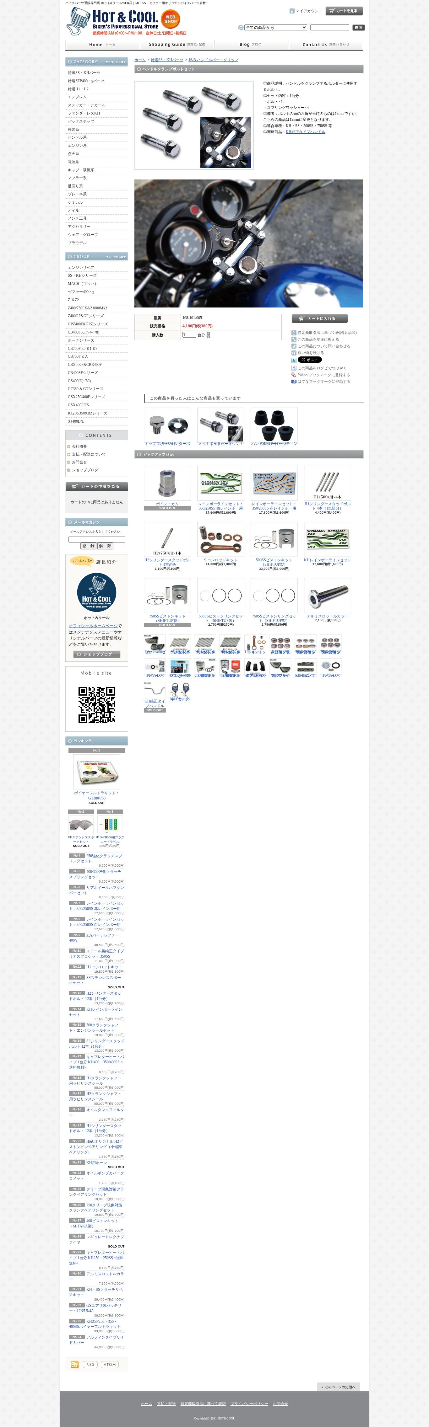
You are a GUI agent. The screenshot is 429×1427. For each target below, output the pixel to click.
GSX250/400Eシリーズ (86, 397)
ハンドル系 (77, 137)
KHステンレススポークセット (81, 839)
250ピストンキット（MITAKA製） (205, 675)
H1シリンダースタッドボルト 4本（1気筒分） (328, 506)
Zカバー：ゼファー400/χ (155, 652)
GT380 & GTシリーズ (85, 389)
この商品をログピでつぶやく (322, 368)
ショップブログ (251, 45)
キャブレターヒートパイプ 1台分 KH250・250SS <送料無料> (96, 1257)
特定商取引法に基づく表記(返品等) (327, 332)
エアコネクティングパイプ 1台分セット (255, 675)
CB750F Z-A (78, 356)
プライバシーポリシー (249, 1404)
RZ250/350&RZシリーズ (87, 413)
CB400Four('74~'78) (83, 332)
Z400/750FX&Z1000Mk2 (87, 308)
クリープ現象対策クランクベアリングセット (280, 652)
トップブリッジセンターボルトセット (167, 443)
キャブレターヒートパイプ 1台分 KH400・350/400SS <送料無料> (96, 1062)
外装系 (73, 129)
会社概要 (79, 446)
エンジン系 (77, 145)
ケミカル (75, 202)
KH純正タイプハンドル (305, 132)
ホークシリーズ (81, 340)
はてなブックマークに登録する (324, 381)
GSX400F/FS (78, 405)
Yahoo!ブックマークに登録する (324, 375)
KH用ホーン (96, 1163)
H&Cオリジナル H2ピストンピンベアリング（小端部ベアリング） (96, 1146)
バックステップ (81, 121)
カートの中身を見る (96, 486)
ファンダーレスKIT (84, 113)
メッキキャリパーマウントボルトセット (220, 443)
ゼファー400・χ (81, 292)
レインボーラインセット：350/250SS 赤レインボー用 (274, 506)
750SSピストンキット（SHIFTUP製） (167, 618)
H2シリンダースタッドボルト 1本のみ (167, 562)
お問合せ (326, 45)
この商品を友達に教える (318, 339)
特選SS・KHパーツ (84, 73)
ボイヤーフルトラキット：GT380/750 (96, 795)
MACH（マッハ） (83, 283)
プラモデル (77, 243)
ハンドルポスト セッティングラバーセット (274, 443)
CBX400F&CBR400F (85, 364)
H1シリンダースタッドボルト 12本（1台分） (205, 652)
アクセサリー (79, 226)
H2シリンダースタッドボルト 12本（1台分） (230, 652)
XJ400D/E (76, 421)
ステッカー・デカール (87, 105)
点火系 (73, 154)
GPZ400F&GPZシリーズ (88, 324)
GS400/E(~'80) (79, 381)
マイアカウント (309, 11)
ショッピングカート (344, 11)
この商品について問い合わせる (324, 346)
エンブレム (77, 97)
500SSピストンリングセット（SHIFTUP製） (221, 618)
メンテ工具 (77, 218)
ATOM (110, 1364)
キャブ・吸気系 (81, 170)
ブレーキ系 (77, 194)
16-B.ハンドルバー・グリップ (213, 60)
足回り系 (75, 186)
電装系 (73, 162)
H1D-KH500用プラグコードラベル (110, 839)
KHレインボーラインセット (327, 560)
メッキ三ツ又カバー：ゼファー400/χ (180, 675)
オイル (73, 210)
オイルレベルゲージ (154, 675)
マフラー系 (77, 178)
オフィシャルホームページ (93, 625)
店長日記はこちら (97, 654)
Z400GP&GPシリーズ (86, 316)
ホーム (102, 45)
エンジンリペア (81, 267)
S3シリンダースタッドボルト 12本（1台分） (180, 652)
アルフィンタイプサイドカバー (280, 675)
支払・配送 (166, 1404)
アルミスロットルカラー (327, 616)
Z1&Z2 (73, 300)
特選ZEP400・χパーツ (86, 81)
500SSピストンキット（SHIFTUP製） (274, 562)
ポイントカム (167, 504)
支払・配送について (177, 45)
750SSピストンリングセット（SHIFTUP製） (274, 618)
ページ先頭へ (338, 1386)
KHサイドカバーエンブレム (305, 675)
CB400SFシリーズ (83, 373)
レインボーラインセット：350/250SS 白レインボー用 (220, 506)
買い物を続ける (311, 352)
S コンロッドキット (220, 560)
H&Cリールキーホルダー (180, 699)
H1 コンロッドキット (104, 967)
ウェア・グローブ (83, 234)
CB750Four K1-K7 (82, 348)
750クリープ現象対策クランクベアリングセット (330, 652)
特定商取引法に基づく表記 (203, 1404)
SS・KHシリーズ (82, 275)
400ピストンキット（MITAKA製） (230, 675)
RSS (90, 1364)
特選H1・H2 (78, 89)
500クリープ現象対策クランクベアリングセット (305, 652)
